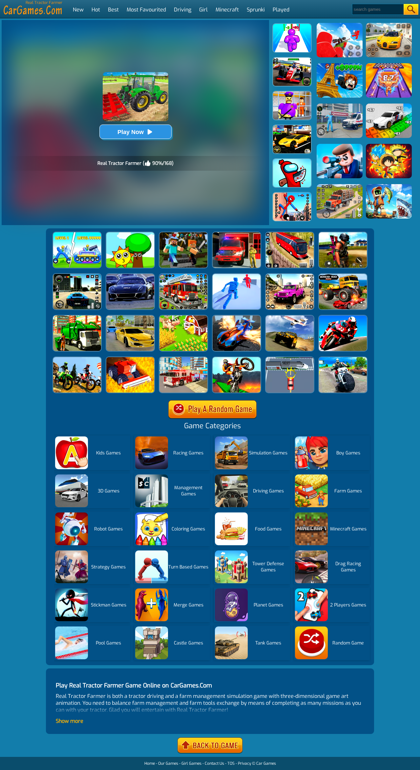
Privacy (244, 763)
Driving (182, 9)
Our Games (168, 763)
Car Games (266, 763)
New (78, 9)
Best (113, 9)
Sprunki (256, 9)
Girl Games (191, 763)
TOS (231, 763)
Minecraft (227, 9)
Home (149, 763)
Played (281, 9)
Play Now (130, 132)
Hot (96, 9)
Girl (203, 9)
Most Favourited (146, 9)
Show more (69, 721)
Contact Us (214, 763)
